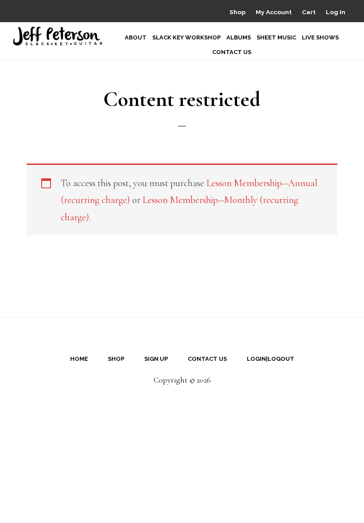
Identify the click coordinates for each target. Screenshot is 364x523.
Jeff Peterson (57, 36)
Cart (309, 12)
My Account (274, 12)
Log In (335, 12)
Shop (237, 12)
